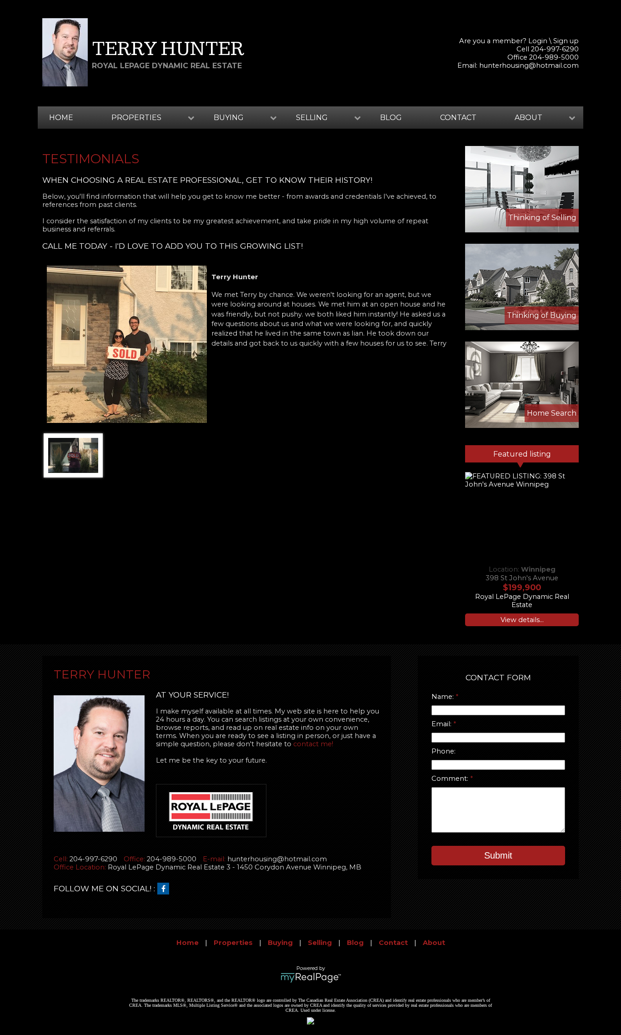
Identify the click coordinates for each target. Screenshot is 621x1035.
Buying (280, 943)
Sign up (566, 41)
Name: (443, 697)
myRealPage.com (310, 977)
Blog (391, 117)
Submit (498, 855)
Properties (233, 943)
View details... (522, 620)
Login (537, 41)
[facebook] (165, 889)
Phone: (443, 751)
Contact (458, 117)
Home (61, 117)
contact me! (313, 744)
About (434, 943)
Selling (320, 943)
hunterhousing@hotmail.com (529, 65)
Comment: (450, 778)
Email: (442, 724)
